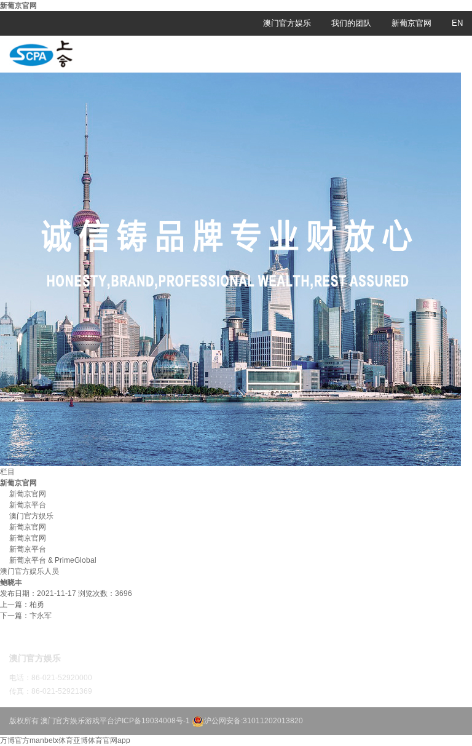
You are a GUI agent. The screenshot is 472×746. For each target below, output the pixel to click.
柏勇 (37, 604)
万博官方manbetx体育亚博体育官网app (65, 740)
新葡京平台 (27, 505)
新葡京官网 (18, 5)
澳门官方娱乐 (287, 23)
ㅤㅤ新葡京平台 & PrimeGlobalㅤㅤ (52, 560)
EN (457, 23)
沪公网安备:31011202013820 (253, 720)
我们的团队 (351, 23)
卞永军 (41, 615)
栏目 (7, 471)
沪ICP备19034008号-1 (152, 720)
